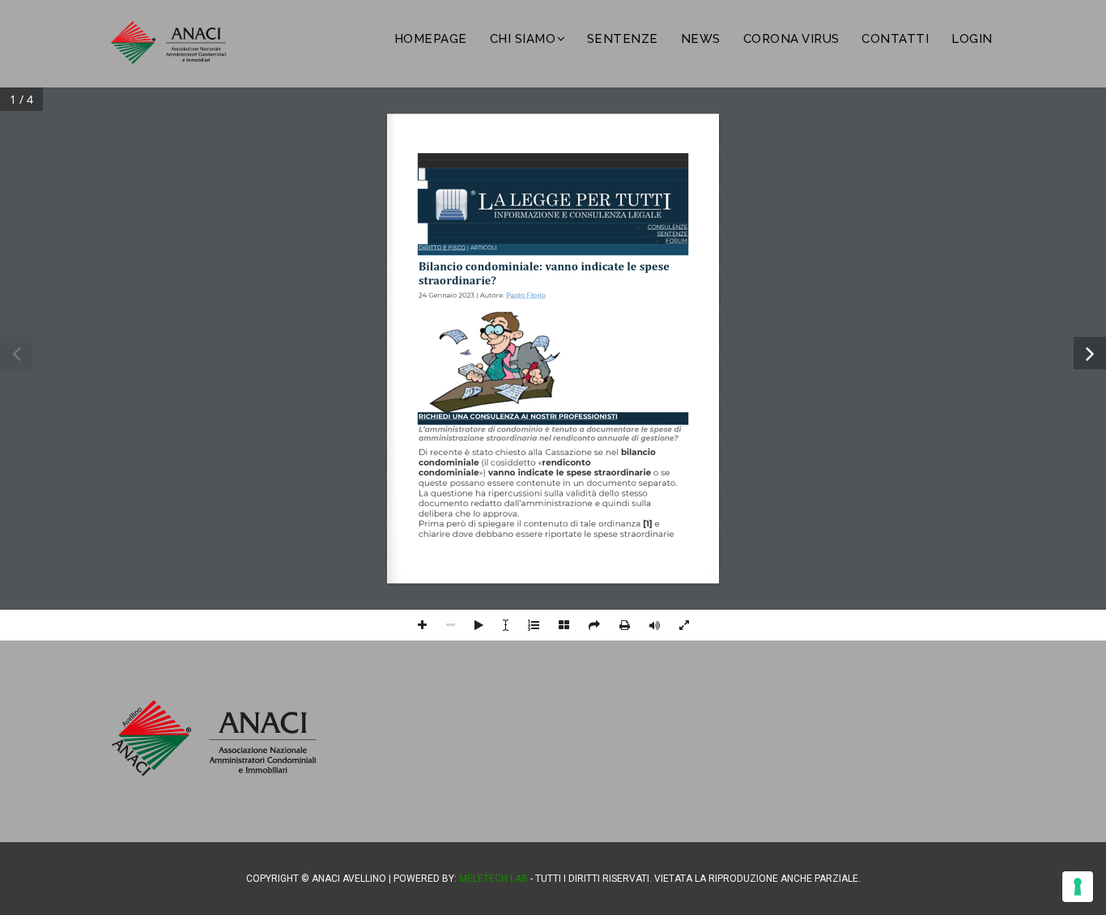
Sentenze (622, 39)
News (701, 39)
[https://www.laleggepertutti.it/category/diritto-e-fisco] (441, 250)
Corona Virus (791, 39)
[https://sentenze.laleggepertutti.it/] (672, 234)
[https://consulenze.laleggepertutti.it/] (667, 227)
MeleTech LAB (493, 878)
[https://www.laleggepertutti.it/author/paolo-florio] (525, 298)
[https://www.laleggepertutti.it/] (553, 206)
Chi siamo (523, 39)
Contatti (895, 39)
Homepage (430, 39)
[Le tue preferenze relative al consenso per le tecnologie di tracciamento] (1077, 886)
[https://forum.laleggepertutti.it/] (676, 241)
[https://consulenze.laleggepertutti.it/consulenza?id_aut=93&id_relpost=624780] (518, 418)
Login (972, 39)
